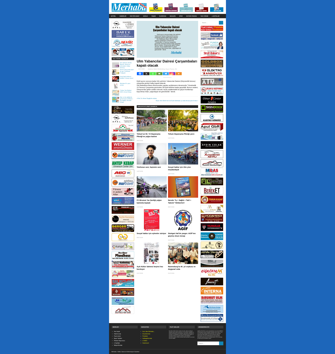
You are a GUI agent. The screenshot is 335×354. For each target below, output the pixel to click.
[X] (146, 73)
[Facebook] (140, 73)
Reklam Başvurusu (119, 340)
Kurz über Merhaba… (148, 331)
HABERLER (123, 16)
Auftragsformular (147, 338)
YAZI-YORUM (204, 16)
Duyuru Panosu (170, 69)
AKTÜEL (113, 16)
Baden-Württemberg (159, 69)
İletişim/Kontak (118, 345)
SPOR (181, 16)
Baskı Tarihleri (118, 338)
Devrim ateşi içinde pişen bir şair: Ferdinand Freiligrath (127, 71)
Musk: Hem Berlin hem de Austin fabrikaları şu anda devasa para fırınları (176, 100)
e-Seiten (144, 340)
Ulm (176, 69)
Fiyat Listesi (117, 336)
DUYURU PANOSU (191, 16)
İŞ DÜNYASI (162, 16)
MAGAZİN (173, 16)
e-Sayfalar (117, 343)
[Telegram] (166, 73)
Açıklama (150, 69)
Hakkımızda (117, 334)
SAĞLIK (145, 16)
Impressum (145, 343)
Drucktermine (146, 334)
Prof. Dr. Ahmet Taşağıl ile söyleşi (147, 98)
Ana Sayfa (117, 331)
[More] (179, 73)
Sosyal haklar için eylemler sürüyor (151, 233)
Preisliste (145, 336)
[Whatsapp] (153, 73)
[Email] (159, 73)
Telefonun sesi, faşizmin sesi (149, 167)
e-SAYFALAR (215, 16)
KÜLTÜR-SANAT (134, 16)
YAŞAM (153, 16)
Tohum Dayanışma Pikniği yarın (181, 134)
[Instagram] (172, 73)
